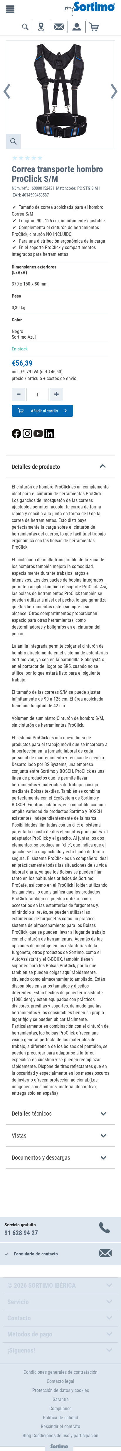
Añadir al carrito (44, 411)
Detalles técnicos (32, 1113)
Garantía (61, 1399)
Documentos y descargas (41, 1157)
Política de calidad (60, 1417)
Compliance (60, 1408)
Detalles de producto (36, 466)
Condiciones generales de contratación (60, 1372)
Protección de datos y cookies (60, 1390)
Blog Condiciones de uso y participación (60, 1435)
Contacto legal (60, 1381)
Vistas (19, 1135)
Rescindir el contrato (60, 1426)
